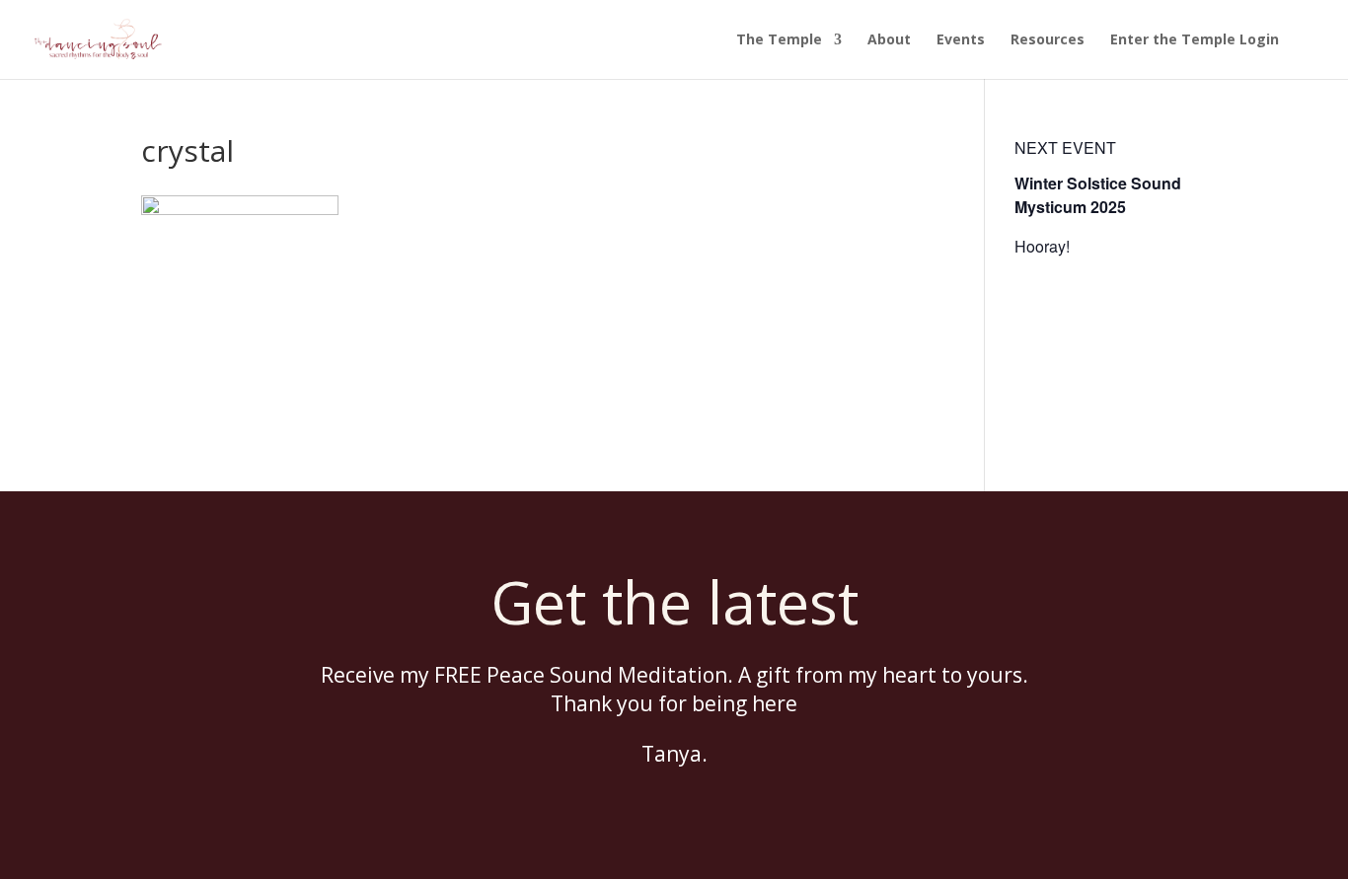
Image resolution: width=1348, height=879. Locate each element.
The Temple (779, 40)
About (889, 40)
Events (960, 40)
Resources (1048, 40)
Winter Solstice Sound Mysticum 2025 (1097, 195)
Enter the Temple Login (1194, 40)
